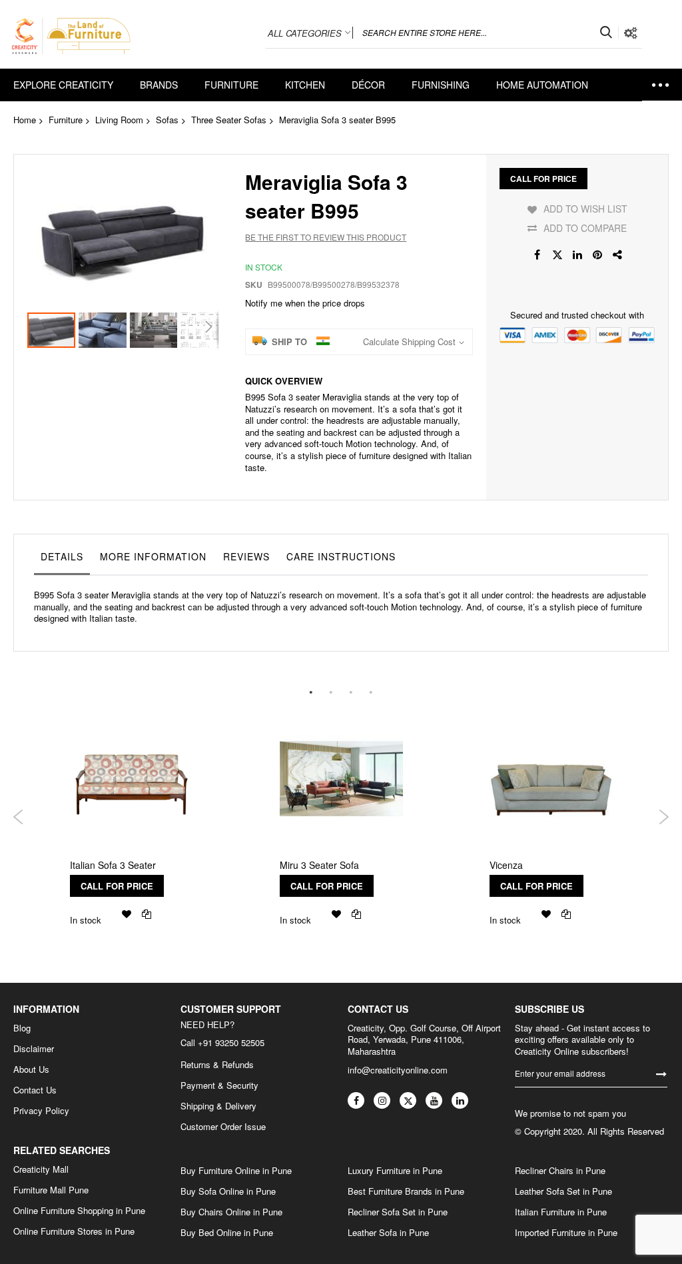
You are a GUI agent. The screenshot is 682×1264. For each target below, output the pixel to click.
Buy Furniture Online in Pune (236, 1171)
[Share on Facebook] (537, 254)
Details (62, 556)
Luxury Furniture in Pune (395, 1171)
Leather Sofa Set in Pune (563, 1191)
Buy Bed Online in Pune (226, 1233)
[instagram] (382, 1100)
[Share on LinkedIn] (577, 254)
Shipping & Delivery (218, 1106)
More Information (153, 556)
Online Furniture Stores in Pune (74, 1231)
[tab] (62, 559)
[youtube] (434, 1100)
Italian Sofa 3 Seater (113, 865)
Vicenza (506, 865)
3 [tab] (351, 691)
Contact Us (35, 1090)
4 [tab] (371, 691)
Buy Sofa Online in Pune (228, 1191)
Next (664, 817)
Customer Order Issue (223, 1127)
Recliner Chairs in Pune (560, 1171)
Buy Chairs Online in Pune (231, 1212)
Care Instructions (341, 556)
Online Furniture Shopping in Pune (79, 1211)
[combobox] (485, 32)
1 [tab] (311, 691)
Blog (22, 1028)
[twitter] (408, 1100)
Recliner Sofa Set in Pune (398, 1212)
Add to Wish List (585, 208)
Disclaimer (33, 1049)
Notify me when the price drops (305, 303)
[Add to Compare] (147, 914)
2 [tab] (331, 691)
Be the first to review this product (325, 237)
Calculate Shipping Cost (409, 342)
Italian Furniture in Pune (561, 1212)
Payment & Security (219, 1085)
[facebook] (356, 1100)
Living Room (119, 119)
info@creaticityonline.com (398, 1069)
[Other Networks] (617, 254)
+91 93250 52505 (231, 1042)
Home (24, 119)
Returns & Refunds (217, 1065)
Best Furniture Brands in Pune (406, 1191)
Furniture (66, 119)
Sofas (167, 119)
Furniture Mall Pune (51, 1190)
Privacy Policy (41, 1111)
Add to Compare (585, 228)
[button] (104, 330)
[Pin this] (597, 254)
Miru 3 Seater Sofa (319, 865)
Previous (18, 817)
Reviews (246, 556)
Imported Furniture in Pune (566, 1233)
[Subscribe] (661, 1073)
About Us (31, 1069)
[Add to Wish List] (127, 914)
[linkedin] (460, 1100)
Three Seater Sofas (228, 119)
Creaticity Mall (41, 1169)
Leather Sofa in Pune (388, 1233)
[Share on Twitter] (557, 254)
